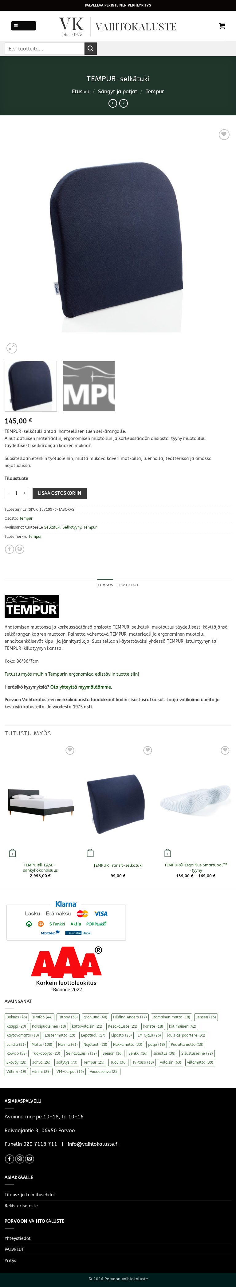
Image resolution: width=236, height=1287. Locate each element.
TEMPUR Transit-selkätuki (118, 865)
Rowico (16, 1053)
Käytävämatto (22, 1035)
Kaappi (16, 1026)
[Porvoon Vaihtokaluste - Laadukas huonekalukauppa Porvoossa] (118, 26)
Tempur (155, 91)
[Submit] (91, 48)
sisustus (164, 1053)
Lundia (16, 1044)
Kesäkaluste (122, 1026)
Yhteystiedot (18, 1238)
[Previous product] (123, 103)
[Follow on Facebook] (9, 1159)
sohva (41, 1062)
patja (156, 1044)
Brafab (43, 1017)
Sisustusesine (197, 1053)
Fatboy (68, 1017)
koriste (153, 1026)
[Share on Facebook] (9, 549)
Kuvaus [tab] (105, 584)
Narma (68, 1044)
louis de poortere (186, 1035)
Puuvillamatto (187, 1044)
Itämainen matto (171, 1017)
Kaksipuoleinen (49, 1026)
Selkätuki (52, 527)
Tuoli (118, 1062)
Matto (42, 1044)
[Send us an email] (29, 1159)
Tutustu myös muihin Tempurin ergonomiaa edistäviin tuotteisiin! (72, 674)
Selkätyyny (72, 527)
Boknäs (16, 1017)
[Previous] (16, 241)
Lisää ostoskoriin (59, 493)
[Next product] (112, 103)
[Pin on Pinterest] (19, 549)
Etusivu (80, 91)
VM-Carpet (70, 1071)
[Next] (219, 241)
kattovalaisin (87, 1026)
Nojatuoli (95, 1044)
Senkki (138, 1053)
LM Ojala (149, 1035)
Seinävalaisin (81, 1053)
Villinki (16, 1071)
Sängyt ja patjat (117, 91)
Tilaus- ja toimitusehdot (30, 1194)
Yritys (10, 1260)
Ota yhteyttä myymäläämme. (81, 687)
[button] (23, 25)
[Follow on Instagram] (19, 1159)
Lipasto (121, 1035)
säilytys (66, 1062)
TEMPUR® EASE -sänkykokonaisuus (40, 868)
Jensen (206, 1017)
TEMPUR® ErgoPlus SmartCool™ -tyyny (195, 868)
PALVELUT (14, 1249)
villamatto (200, 1062)
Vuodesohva (104, 1071)
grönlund (95, 1017)
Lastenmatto (60, 1035)
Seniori (113, 1053)
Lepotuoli (93, 1035)
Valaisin (170, 1062)
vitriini (41, 1071)
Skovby (16, 1062)
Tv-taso (143, 1062)
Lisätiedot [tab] (128, 584)
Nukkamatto (127, 1044)
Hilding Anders (130, 1017)
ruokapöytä (46, 1053)
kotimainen (182, 1026)
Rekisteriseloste (21, 1206)
